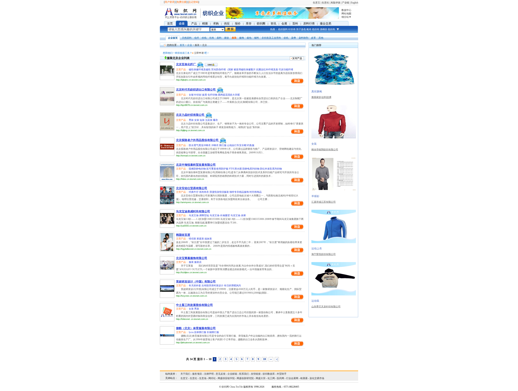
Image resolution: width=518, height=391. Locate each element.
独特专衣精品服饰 (239, 192)
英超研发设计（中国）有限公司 (196, 281)
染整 (293, 37)
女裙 (191, 94)
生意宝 (316, 2)
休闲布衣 (204, 192)
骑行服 (223, 145)
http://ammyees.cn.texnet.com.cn (192, 202)
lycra (191, 332)
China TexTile (236, 386)
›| (277, 359)
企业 (182, 23)
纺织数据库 (269, 373)
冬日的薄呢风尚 (232, 285)
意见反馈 (220, 373)
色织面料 (283, 29)
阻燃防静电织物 (197, 168)
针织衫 (198, 94)
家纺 (226, 37)
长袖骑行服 (213, 332)
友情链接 (256, 373)
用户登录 (169, 2)
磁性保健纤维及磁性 (199, 69)
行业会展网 (292, 378)
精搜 (205, 23)
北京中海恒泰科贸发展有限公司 (196, 164)
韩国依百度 (183, 234)
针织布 (292, 29)
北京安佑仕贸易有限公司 (191, 188)
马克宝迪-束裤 (238, 215)
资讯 (273, 23)
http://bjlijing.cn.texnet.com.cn (190, 130)
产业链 (345, 2)
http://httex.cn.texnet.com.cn (190, 179)
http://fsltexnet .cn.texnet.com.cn (192, 319)
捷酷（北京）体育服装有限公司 (196, 328)
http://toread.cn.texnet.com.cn (190, 155)
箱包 (249, 37)
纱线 (204, 37)
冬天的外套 (195, 285)
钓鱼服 (250, 145)
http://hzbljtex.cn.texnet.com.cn (191, 272)
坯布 (211, 37)
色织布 (315, 29)
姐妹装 (208, 238)
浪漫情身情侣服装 (219, 192)
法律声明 (209, 373)
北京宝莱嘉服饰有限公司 (191, 258)
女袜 (197, 120)
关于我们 (185, 373)
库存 (249, 23)
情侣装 (192, 238)
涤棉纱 (323, 29)
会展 (284, 23)
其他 (320, 37)
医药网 (280, 378)
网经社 (212, 378)
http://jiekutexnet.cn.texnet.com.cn (193, 342)
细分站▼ (346, 17)
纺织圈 (261, 23)
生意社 (325, 2)
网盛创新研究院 (245, 378)
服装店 (198, 262)
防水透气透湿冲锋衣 (199, 145)
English (354, 2)
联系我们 (244, 373)
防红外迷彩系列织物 (271, 168)
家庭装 (201, 238)
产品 (194, 23)
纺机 (286, 37)
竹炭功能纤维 (286, 69)
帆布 (309, 29)
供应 (227, 23)
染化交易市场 (317, 378)
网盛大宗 (260, 378)
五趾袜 (209, 120)
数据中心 (346, 10)
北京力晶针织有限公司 (190, 114)
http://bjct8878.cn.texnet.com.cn (191, 105)
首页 (170, 23)
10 (264, 359)
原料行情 (309, 23)
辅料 (256, 37)
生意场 (202, 378)
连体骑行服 (200, 332)
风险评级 (335, 2)
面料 (219, 37)
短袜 (202, 120)
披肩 (205, 94)
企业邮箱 (232, 373)
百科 (295, 23)
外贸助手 (282, 373)
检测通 (304, 378)
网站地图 (346, 13)
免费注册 (181, 2)
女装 (191, 308)
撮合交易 (325, 23)
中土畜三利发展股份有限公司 (194, 305)
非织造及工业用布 (271, 37)
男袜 (191, 120)
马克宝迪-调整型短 (199, 215)
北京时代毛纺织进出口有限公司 (196, 89)
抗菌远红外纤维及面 (267, 69)
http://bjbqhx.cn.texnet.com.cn (191, 80)
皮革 (313, 37)
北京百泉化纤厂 (186, 64)
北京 (204, 45)
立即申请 (199, 53)
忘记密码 (193, 2)
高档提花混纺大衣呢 (229, 94)
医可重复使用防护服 (217, 168)
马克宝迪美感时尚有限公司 (193, 211)
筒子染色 (301, 29)
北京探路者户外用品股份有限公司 (197, 140)
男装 (196, 308)
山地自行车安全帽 (237, 145)
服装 (234, 37)
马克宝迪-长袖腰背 (220, 215)
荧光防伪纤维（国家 (222, 69)
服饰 (241, 37)
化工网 (271, 378)
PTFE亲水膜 (235, 168)
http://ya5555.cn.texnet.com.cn (191, 225)
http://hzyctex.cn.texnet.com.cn (191, 296)
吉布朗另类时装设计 (213, 285)
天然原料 (187, 37)
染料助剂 (303, 37)
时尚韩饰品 (255, 192)
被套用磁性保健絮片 (245, 69)
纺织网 (225, 386)
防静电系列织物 (251, 168)
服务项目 (197, 373)
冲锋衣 (215, 145)
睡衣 (215, 120)
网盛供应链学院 (226, 378)
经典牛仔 (193, 192)
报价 (238, 23)
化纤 (196, 37)
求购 (216, 23)
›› (271, 359)
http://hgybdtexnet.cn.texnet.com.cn (193, 249)
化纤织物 (213, 94)
